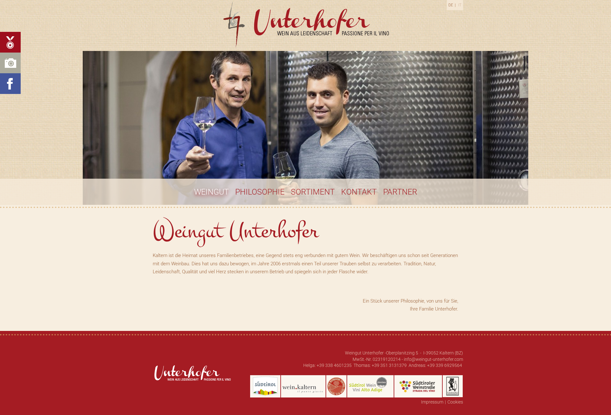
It (459, 5)
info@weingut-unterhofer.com (433, 359)
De (450, 5)
